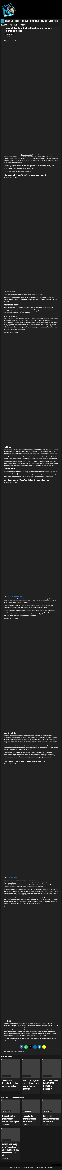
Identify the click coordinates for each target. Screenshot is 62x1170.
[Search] (60, 21)
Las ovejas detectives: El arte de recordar (51, 1118)
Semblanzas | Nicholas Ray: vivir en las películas (10, 1083)
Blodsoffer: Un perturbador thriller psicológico (10, 1118)
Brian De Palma (12, 883)
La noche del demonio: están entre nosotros (29, 1118)
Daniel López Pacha (11, 878)
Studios (22, 25)
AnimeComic (53, 21)
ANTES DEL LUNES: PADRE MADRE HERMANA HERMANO (51, 1084)
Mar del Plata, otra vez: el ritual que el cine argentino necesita (31, 1084)
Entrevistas (34, 21)
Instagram (13, 25)
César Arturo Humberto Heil (14, 596)
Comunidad (9, 21)
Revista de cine (21, 1051)
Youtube (4, 25)
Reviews (44, 21)
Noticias (25, 21)
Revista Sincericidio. (26, 155)
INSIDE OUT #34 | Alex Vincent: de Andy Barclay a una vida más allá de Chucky (10, 1150)
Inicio (17, 21)
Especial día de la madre (12, 1051)
